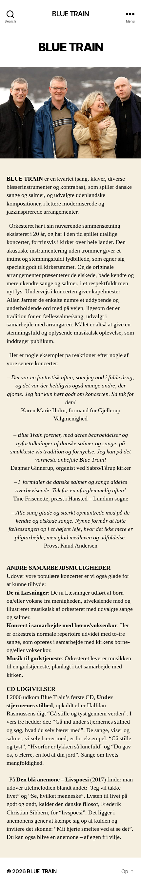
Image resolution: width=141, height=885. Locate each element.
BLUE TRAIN (70, 13)
